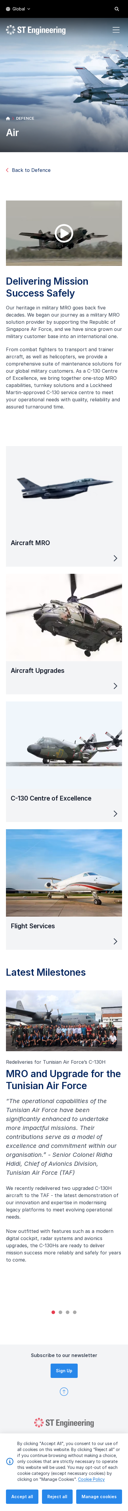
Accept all (22, 1496)
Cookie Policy (91, 1479)
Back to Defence (31, 170)
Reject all (57, 1496)
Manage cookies (99, 1496)
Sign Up (64, 1370)
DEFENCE (25, 118)
